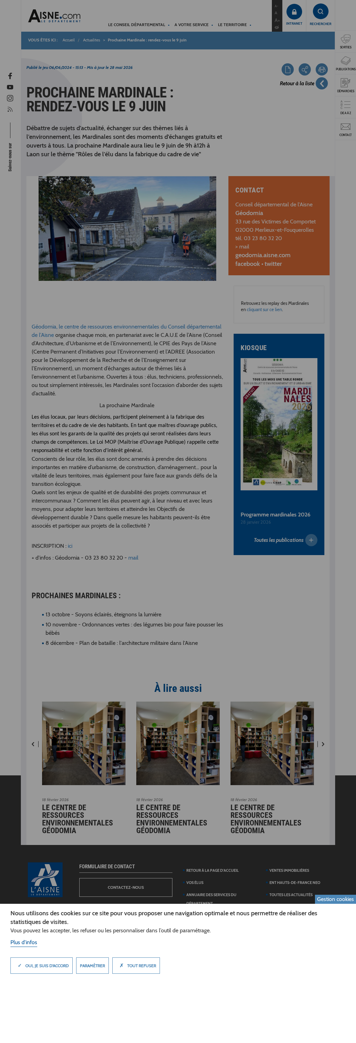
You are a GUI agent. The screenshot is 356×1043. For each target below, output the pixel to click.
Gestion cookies (335, 899)
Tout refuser (138, 965)
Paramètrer (92, 965)
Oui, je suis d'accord (43, 965)
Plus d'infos (23, 942)
